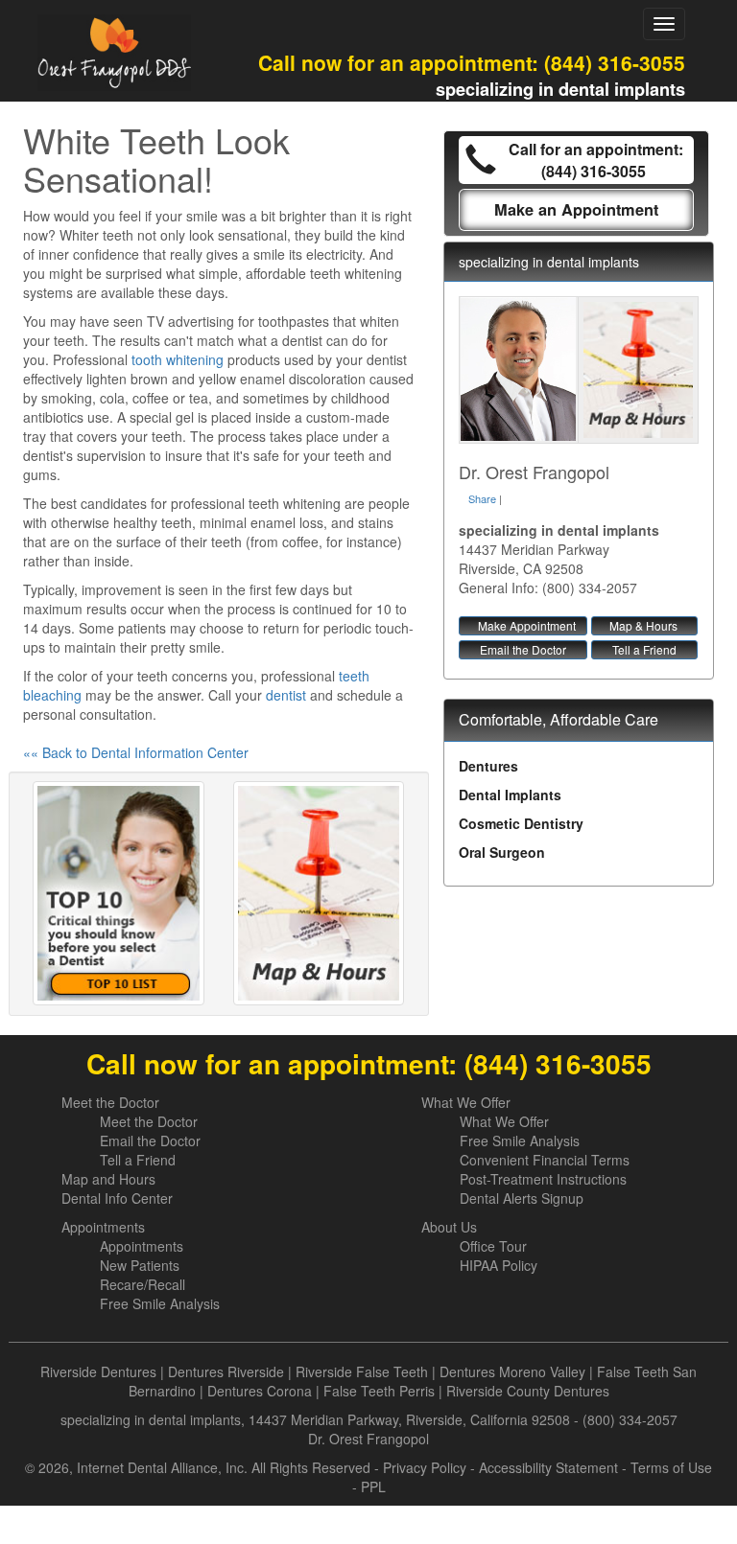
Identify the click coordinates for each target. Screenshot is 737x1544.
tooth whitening (177, 359)
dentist (286, 694)
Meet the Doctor (110, 1102)
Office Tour (493, 1246)
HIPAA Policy (498, 1265)
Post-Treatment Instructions (543, 1178)
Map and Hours (108, 1178)
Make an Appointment (576, 209)
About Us (449, 1226)
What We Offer (466, 1102)
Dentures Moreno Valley (512, 1371)
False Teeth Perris (379, 1390)
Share (482, 498)
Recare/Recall (142, 1284)
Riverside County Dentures (527, 1390)
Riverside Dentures (98, 1371)
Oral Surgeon (502, 852)
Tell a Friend (644, 649)
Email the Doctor (523, 649)
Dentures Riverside (226, 1371)
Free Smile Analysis (520, 1140)
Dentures (488, 765)
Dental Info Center (117, 1198)
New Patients (139, 1265)
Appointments (103, 1226)
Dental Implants (510, 794)
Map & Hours (643, 625)
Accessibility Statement (548, 1467)
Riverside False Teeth (362, 1371)
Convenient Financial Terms (545, 1159)
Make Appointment (527, 625)
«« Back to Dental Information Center (136, 752)
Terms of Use (671, 1467)
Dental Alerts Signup (521, 1198)
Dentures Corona (259, 1390)
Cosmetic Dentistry (521, 823)
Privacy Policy (424, 1467)
